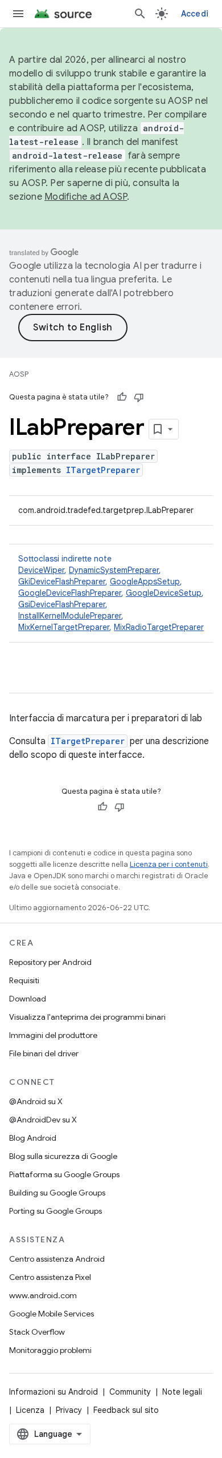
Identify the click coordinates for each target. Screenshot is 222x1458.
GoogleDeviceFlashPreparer (69, 593)
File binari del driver (44, 1053)
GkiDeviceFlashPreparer (61, 581)
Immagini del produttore (53, 1035)
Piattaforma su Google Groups (64, 1174)
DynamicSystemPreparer (114, 570)
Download (27, 998)
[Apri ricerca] (140, 14)
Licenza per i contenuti (169, 864)
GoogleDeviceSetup (164, 593)
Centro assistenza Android (57, 1259)
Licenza (30, 1410)
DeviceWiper (41, 570)
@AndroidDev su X (43, 1119)
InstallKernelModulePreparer (69, 616)
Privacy (69, 1410)
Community (130, 1391)
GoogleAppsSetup (145, 581)
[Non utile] (138, 397)
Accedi (195, 14)
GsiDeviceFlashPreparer (61, 604)
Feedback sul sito (126, 1410)
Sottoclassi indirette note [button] (111, 593)
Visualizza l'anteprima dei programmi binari (87, 1017)
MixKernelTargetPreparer (63, 627)
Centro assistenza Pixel (50, 1277)
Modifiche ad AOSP (85, 197)
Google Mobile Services (51, 1313)
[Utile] (121, 397)
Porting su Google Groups (55, 1211)
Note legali (182, 1391)
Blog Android (32, 1138)
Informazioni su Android (53, 1391)
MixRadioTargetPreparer (159, 627)
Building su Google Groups (57, 1193)
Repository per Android (50, 962)
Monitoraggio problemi (50, 1350)
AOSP (18, 374)
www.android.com (43, 1295)
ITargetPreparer (103, 470)
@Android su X (36, 1101)
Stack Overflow (37, 1332)
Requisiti (24, 980)
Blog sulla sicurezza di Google (63, 1156)
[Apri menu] (18, 13)
